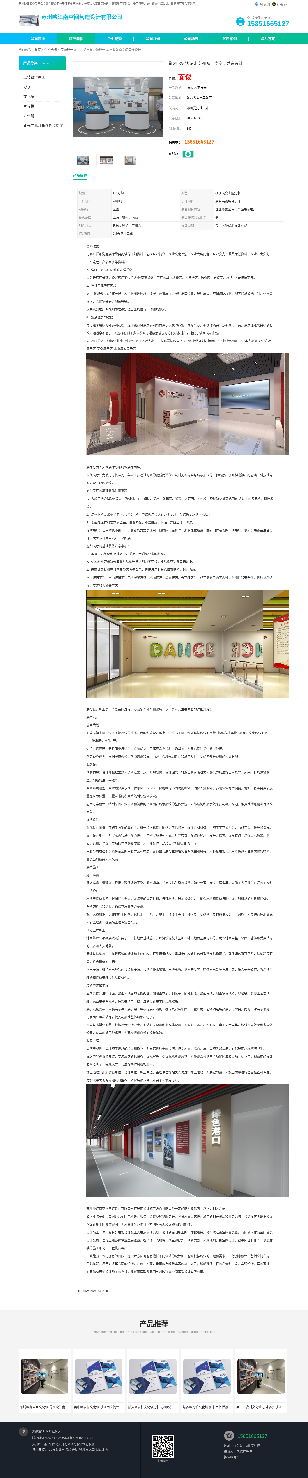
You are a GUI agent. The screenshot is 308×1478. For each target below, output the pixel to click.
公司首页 (38, 39)
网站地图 (102, 1449)
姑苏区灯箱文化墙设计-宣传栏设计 (140, 1407)
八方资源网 (57, 1449)
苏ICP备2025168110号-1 (78, 1437)
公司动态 (191, 39)
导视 (27, 87)
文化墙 (28, 97)
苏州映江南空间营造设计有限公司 (54, 1444)
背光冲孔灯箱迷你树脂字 (43, 126)
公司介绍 (153, 39)
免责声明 (72, 1449)
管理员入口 (87, 1449)
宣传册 (28, 116)
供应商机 (76, 39)
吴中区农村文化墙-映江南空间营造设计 (34, 1407)
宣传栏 (28, 106)
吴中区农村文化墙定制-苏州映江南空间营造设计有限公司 (209, 1407)
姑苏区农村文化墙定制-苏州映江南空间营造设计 (95, 1407)
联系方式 (268, 39)
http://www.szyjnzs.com (92, 1290)
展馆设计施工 (70, 50)
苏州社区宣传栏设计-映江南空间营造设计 (252, 1407)
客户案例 (229, 39)
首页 (37, 50)
